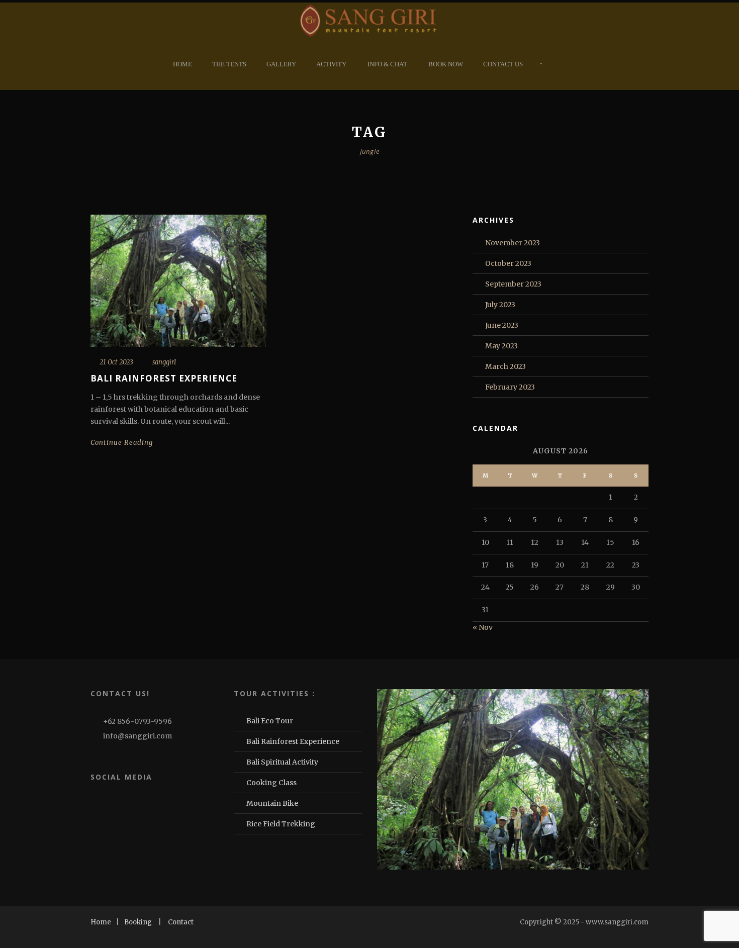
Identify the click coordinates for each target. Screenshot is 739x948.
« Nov (483, 627)
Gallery (281, 64)
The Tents (229, 64)
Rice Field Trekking (280, 823)
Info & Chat (387, 64)
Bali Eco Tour (269, 720)
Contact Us (503, 64)
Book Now (445, 64)
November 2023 (512, 242)
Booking (138, 922)
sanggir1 (164, 362)
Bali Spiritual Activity (282, 762)
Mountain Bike (272, 803)
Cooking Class (271, 782)
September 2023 (513, 284)
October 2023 (508, 263)
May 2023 (501, 345)
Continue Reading (121, 442)
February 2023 (510, 387)
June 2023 (501, 325)
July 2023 (500, 304)
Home (182, 64)
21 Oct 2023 (116, 362)
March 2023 (505, 366)
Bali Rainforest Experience (163, 378)
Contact (181, 922)
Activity (331, 64)
